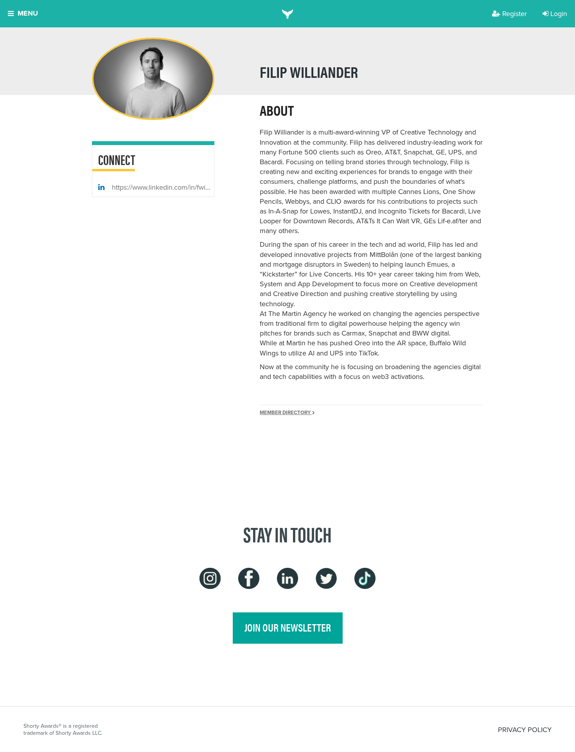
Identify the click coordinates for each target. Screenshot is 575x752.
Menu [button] (28, 13)
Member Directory (286, 412)
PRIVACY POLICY (525, 729)
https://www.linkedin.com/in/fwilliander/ (162, 187)
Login (558, 13)
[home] (287, 13)
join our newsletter (287, 627)
